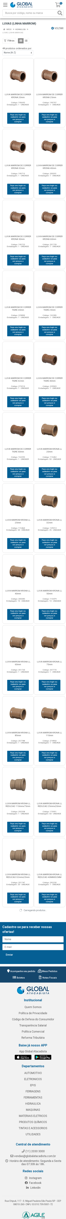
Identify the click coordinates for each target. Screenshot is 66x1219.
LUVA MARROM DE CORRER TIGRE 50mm (18, 450)
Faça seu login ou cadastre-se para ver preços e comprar (18, 118)
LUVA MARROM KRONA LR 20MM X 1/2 (49, 1017)
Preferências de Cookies (21, 1212)
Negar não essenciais (36, 1206)
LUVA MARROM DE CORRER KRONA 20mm (18, 95)
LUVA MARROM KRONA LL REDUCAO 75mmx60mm (17, 1017)
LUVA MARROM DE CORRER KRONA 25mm (49, 95)
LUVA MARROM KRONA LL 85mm (17, 734)
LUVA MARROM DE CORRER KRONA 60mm (49, 237)
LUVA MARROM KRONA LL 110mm (49, 734)
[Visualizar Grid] (21, 40)
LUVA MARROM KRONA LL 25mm (17, 521)
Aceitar (13, 1206)
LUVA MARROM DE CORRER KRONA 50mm (18, 237)
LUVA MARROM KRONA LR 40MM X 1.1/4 (49, 1159)
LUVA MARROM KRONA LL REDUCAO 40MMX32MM (49, 875)
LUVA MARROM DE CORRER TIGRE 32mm (18, 379)
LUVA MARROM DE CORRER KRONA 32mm (18, 166)
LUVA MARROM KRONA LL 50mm (49, 592)
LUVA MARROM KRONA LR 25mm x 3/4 (49, 1088)
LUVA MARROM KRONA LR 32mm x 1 (18, 1159)
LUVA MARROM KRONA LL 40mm (17, 592)
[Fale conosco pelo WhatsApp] (58, 1199)
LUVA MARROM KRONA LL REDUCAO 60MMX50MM (49, 946)
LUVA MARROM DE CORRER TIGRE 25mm (49, 308)
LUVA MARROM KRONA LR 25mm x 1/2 (18, 1088)
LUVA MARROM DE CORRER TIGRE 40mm (49, 379)
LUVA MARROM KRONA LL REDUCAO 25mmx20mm (49, 804)
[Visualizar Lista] (26, 40)
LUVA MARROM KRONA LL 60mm (17, 663)
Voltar (58, 28)
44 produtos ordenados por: (17, 48)
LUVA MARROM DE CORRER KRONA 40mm (49, 166)
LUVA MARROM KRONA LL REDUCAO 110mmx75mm (17, 804)
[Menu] (5, 5)
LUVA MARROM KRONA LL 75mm (49, 663)
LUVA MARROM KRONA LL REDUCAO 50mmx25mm (17, 946)
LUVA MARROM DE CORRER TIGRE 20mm (18, 308)
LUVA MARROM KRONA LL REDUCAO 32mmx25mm (17, 875)
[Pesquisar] (60, 13)
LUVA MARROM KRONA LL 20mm (49, 450)
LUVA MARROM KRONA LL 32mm (49, 521)
